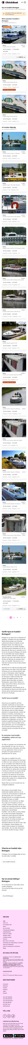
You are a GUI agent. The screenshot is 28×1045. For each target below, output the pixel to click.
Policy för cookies (7, 933)
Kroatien (5, 987)
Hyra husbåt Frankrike (9, 861)
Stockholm (5, 984)
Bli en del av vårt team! (8, 940)
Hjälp (4, 921)
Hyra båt (6, 9)
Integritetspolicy (7, 931)
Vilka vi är (5, 922)
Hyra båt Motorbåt (7, 998)
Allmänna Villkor (7, 935)
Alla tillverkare (6, 1006)
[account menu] (24, 2)
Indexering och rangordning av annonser (13, 942)
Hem (3, 9)
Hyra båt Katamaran (8, 1000)
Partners (5, 939)
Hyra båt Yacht (6, 1004)
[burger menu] (22, 2)
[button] (16, 212)
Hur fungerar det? (7, 924)
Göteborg (5, 986)
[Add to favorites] (24, 27)
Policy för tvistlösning (8, 944)
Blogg (4, 948)
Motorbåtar (11, 9)
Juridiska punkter (7, 937)
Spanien (5, 993)
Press (4, 926)
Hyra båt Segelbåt (7, 997)
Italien (4, 991)
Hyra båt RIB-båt (7, 1002)
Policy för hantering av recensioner (11, 946)
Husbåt (15, 9)
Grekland (5, 989)
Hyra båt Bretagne (8, 896)
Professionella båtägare (8, 930)
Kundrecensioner (7, 971)
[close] (24, 14)
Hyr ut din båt (6, 928)
